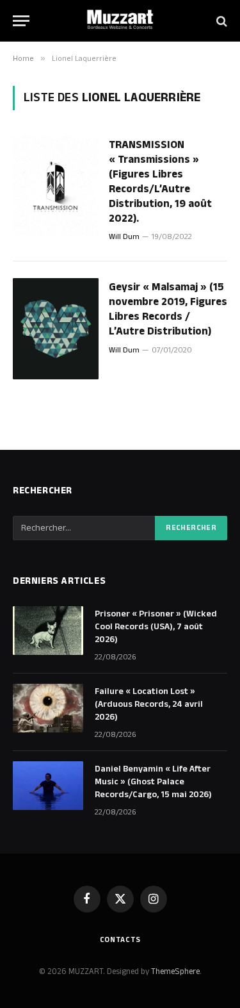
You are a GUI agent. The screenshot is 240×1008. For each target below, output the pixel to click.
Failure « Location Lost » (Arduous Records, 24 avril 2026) (149, 704)
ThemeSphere (175, 971)
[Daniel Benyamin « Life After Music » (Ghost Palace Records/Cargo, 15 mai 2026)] (48, 785)
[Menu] (21, 20)
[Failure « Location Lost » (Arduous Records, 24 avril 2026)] (48, 708)
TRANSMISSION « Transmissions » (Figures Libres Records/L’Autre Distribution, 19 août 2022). (160, 181)
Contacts (120, 939)
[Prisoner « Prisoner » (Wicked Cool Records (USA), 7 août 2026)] (48, 630)
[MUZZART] (120, 21)
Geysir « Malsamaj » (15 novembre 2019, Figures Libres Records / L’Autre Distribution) (168, 309)
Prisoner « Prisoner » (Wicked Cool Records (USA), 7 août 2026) (156, 626)
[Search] (220, 20)
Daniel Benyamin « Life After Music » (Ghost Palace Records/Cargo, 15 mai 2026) (153, 782)
